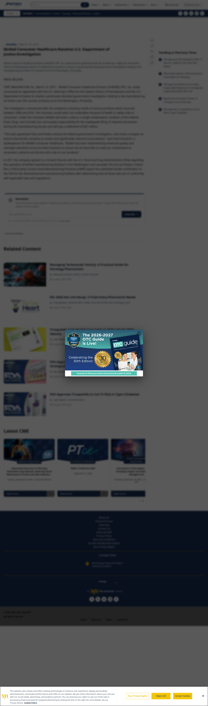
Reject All (161, 696)
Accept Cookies (182, 696)
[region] (104, 696)
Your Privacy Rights (137, 696)
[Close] (203, 696)
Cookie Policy (30, 702)
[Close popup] (139, 333)
